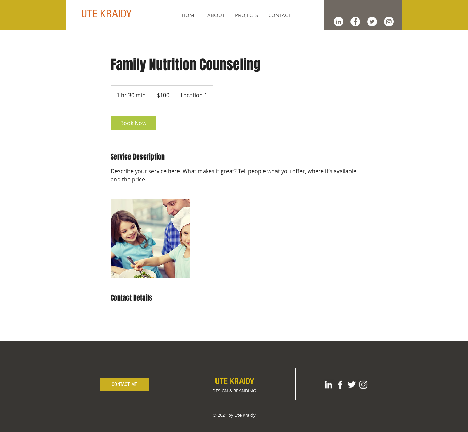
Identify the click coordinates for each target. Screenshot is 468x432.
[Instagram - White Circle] (389, 21)
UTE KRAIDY (106, 14)
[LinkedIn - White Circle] (338, 21)
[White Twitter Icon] (351, 384)
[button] (246, 15)
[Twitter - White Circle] (372, 21)
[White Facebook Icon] (340, 384)
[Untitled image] (150, 238)
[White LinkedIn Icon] (328, 384)
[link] (133, 123)
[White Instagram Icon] (363, 384)
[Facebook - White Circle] (355, 21)
